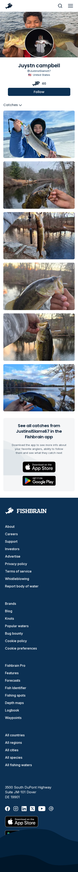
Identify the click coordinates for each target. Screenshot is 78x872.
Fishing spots (15, 695)
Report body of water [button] (21, 586)
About (10, 526)
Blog (8, 611)
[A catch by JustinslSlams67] (39, 134)
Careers (11, 534)
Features (12, 673)
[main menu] (70, 5)
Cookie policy (16, 641)
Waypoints (13, 718)
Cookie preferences (21, 648)
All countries (15, 735)
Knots (9, 618)
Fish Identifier (15, 688)
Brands (10, 603)
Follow (39, 91)
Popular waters (16, 626)
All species (13, 757)
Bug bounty (14, 633)
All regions (13, 742)
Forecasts (12, 680)
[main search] (60, 6)
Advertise (12, 556)
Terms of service (18, 571)
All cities (11, 750)
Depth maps (14, 703)
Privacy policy (16, 564)
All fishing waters (18, 765)
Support (11, 541)
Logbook (12, 710)
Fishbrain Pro (15, 665)
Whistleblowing (17, 579)
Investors (12, 549)
